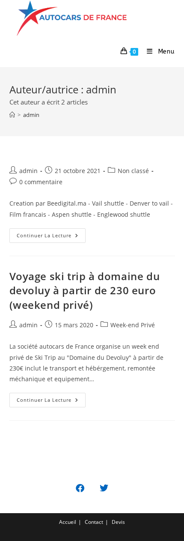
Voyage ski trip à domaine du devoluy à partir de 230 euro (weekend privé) (84, 290)
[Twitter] (104, 488)
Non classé (133, 171)
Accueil (67, 522)
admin (31, 115)
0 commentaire (40, 182)
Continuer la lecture (44, 235)
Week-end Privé (132, 325)
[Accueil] (12, 115)
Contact (94, 522)
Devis (118, 522)
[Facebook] (80, 488)
